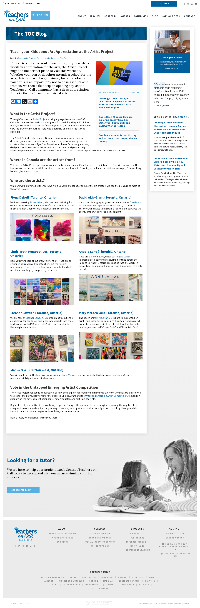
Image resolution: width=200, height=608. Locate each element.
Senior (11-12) (138, 546)
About (82, 16)
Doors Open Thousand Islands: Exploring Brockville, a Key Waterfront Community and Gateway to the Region (116, 121)
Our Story (62, 542)
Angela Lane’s (123, 256)
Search (13, 603)
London (93, 581)
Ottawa (53, 584)
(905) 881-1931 (32, 3)
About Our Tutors (62, 538)
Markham (108, 581)
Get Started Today (21, 490)
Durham (122, 577)
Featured (32, 58)
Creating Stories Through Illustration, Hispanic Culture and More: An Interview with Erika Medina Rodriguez (117, 103)
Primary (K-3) (137, 534)
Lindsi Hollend (38, 267)
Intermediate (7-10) (137, 542)
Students (110, 16)
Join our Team (171, 16)
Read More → (181, 117)
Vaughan (144, 584)
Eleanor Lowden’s (35, 317)
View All (131, 92)
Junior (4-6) (137, 538)
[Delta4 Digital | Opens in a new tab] (100, 605)
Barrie (73, 577)
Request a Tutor (175, 534)
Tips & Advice (65, 58)
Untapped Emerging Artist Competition (106, 395)
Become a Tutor (175, 538)
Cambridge (107, 577)
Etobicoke (138, 577)
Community (141, 16)
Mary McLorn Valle (102, 317)
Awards (125, 16)
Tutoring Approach (100, 538)
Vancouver (128, 584)
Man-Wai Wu (68, 375)
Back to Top (24, 603)
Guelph (153, 577)
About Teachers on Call (62, 534)
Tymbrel (186, 604)
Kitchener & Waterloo (71, 581)
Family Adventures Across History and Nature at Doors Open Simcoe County (118, 138)
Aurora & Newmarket (53, 577)
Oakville (150, 581)
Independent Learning (137, 550)
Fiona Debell (36, 202)
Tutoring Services (99, 534)
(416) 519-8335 (12, 3)
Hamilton (48, 581)
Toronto (111, 584)
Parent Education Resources (48, 58)
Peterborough (71, 584)
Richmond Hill (93, 584)
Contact (189, 16)
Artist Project (40, 119)
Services (95, 16)
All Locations (100, 588)
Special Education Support (100, 542)
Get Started (162, 3)
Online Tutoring (100, 546)
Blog (155, 16)
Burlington (89, 577)
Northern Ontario (129, 581)
